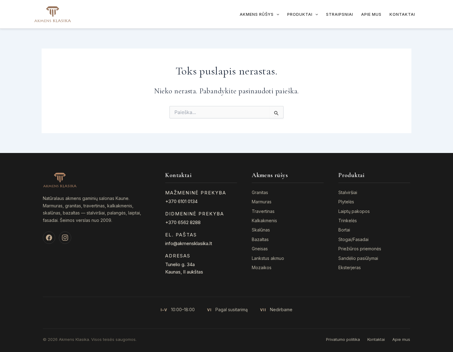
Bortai (344, 229)
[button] (276, 14)
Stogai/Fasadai (353, 239)
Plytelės (346, 201)
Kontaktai (402, 14)
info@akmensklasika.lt (188, 243)
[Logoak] (52, 14)
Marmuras (261, 201)
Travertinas (263, 211)
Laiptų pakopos (354, 211)
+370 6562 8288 (183, 222)
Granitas (260, 192)
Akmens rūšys (257, 14)
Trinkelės (347, 220)
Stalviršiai (347, 192)
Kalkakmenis (264, 220)
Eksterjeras (349, 267)
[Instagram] (65, 237)
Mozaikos (261, 267)
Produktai (299, 14)
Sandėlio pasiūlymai (358, 258)
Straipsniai (339, 14)
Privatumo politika (343, 339)
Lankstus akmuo (268, 258)
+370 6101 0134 (181, 201)
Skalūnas (261, 229)
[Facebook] (49, 237)
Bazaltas (260, 239)
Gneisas (260, 248)
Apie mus (371, 14)
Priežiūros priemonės (359, 248)
